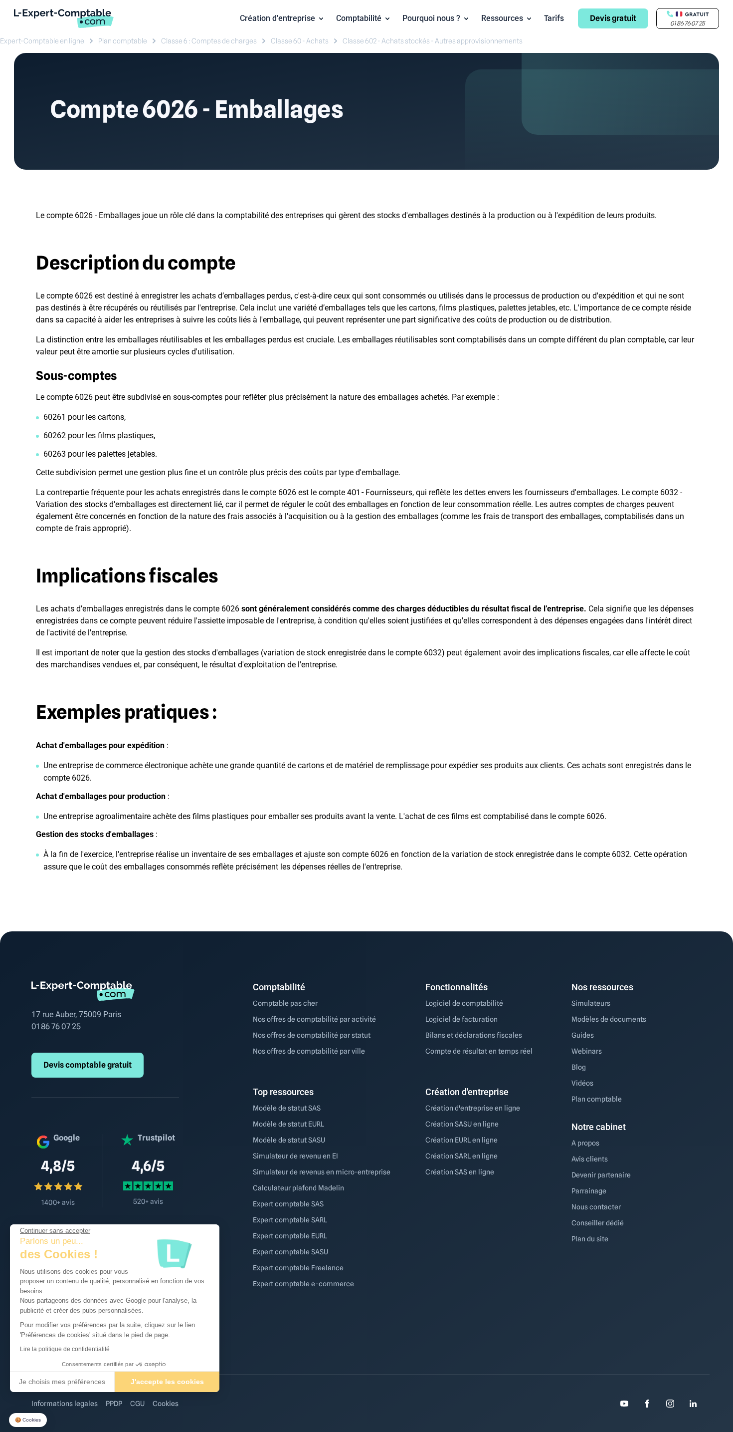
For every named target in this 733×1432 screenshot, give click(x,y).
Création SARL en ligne (461, 1156)
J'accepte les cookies (167, 1382)
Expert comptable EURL (290, 1236)
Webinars (586, 1051)
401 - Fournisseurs (379, 492)
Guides (582, 1035)
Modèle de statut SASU (289, 1140)
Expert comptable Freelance (298, 1268)
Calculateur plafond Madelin (298, 1188)
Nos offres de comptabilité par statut (311, 1035)
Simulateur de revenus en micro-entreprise (321, 1172)
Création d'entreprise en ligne (472, 1108)
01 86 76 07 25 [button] (687, 23)
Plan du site (589, 1239)
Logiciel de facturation (461, 1019)
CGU (137, 1404)
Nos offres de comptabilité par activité (314, 1019)
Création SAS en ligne (459, 1172)
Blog (578, 1067)
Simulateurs (590, 1003)
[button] (28, 1420)
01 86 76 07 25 (56, 1026)
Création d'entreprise (277, 18)
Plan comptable (122, 41)
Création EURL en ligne (461, 1140)
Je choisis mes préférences (62, 1382)
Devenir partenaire (601, 1175)
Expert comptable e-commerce (303, 1284)
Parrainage (588, 1191)
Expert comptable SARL (290, 1220)
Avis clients (589, 1159)
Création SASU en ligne (462, 1124)
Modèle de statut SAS (287, 1108)
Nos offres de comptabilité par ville (309, 1051)
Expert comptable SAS (288, 1204)
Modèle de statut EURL (288, 1124)
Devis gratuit (613, 18)
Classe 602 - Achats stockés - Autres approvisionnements (433, 41)
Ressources (502, 18)
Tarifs (554, 18)
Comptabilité (358, 18)
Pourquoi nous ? (431, 18)
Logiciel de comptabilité (464, 1003)
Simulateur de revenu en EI (295, 1156)
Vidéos (582, 1083)
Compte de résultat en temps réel (479, 1051)
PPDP (114, 1404)
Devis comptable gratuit (87, 1065)
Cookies (166, 1404)
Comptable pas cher (285, 1003)
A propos (585, 1143)
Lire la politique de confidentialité (65, 1349)
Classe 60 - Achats (300, 41)
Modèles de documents (608, 1019)
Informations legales (64, 1404)
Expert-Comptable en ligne (42, 41)
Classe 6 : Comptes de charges (209, 41)
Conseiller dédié (597, 1223)
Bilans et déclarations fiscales (473, 1035)
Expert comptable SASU (290, 1252)
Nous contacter (596, 1207)
